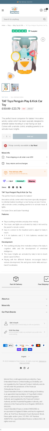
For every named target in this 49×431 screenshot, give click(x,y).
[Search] (44, 19)
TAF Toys (5, 97)
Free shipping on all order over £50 (19, 157)
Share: (4, 187)
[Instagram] (24, 368)
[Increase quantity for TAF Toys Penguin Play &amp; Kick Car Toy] (10, 136)
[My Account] (41, 10)
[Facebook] (21, 368)
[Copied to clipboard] (20, 187)
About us (5, 299)
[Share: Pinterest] (16, 187)
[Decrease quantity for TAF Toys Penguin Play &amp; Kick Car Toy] (3, 136)
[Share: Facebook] (9, 187)
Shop (9, 25)
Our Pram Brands (9, 312)
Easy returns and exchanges (17, 163)
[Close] (45, 171)
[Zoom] (43, 39)
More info (6, 305)
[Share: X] (13, 187)
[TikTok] (28, 368)
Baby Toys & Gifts (18, 25)
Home (3, 25)
